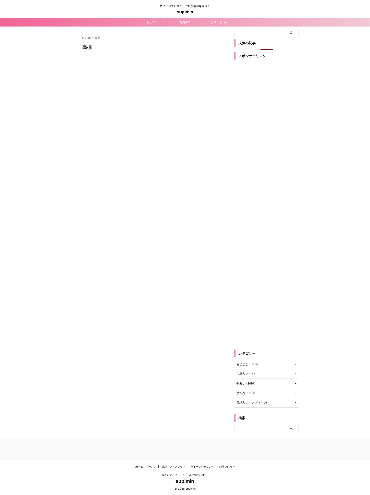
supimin (185, 11)
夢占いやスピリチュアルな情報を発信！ (185, 474)
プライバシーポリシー (201, 466)
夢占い (152, 466)
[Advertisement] (266, 132)
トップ (150, 22)
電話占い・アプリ (172, 466)
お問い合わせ (219, 22)
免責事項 (185, 22)
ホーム (139, 466)
